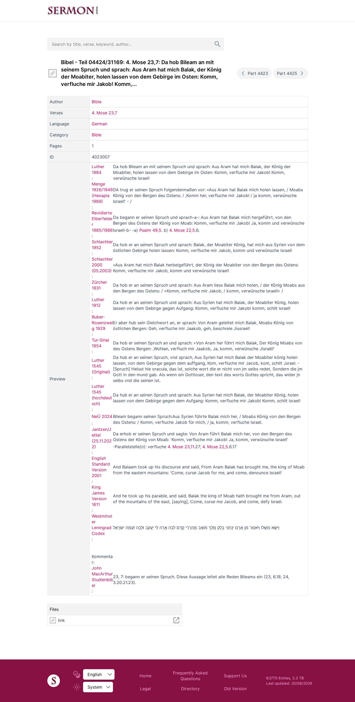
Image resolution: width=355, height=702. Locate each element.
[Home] (53, 680)
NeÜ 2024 (102, 416)
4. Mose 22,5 (182, 230)
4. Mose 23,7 (104, 112)
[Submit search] (217, 44)
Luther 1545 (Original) (101, 366)
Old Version (235, 688)
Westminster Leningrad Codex (102, 524)
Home (145, 675)
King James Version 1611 (99, 495)
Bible (96, 101)
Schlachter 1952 (102, 244)
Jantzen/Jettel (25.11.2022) (102, 438)
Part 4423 (258, 73)
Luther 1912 (98, 302)
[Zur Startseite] (72, 10)
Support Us (235, 675)
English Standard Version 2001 (101, 467)
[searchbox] (135, 44)
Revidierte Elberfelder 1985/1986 (102, 221)
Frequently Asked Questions (190, 675)
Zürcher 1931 (99, 285)
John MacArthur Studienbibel (102, 576)
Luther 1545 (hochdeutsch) (102, 395)
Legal (145, 688)
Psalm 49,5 (150, 230)
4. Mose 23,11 (181, 446)
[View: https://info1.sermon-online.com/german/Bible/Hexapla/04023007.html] (176, 620)
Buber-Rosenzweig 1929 (102, 322)
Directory (190, 688)
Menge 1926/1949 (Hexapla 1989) (102, 192)
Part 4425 (287, 73)
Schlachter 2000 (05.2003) (102, 264)
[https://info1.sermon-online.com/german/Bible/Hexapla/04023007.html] (52, 73)
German (99, 123)
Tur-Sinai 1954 (100, 342)
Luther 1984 (98, 169)
